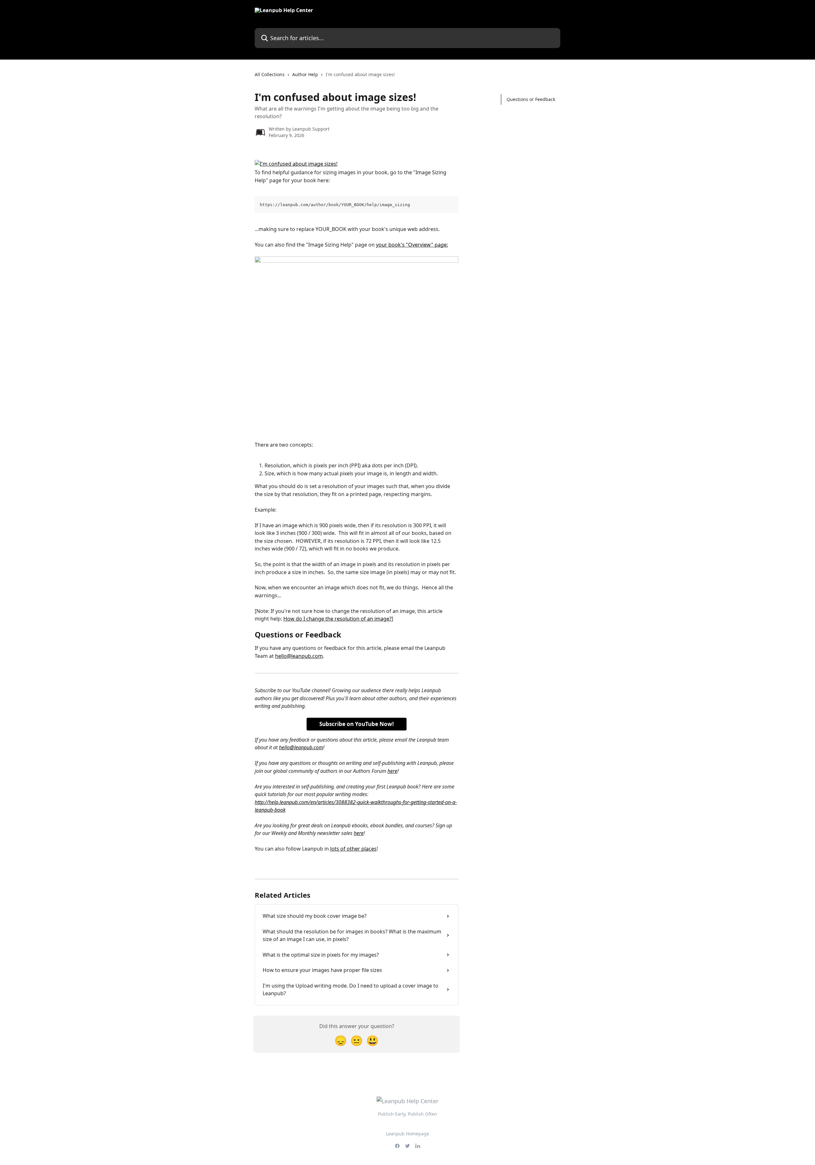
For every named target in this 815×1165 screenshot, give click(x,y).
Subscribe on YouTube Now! (356, 724)
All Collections (270, 74)
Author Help (305, 74)
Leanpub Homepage (407, 1134)
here (392, 770)
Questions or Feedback (531, 99)
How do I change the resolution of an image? (337, 618)
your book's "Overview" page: (412, 244)
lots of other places (353, 848)
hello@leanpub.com (299, 655)
